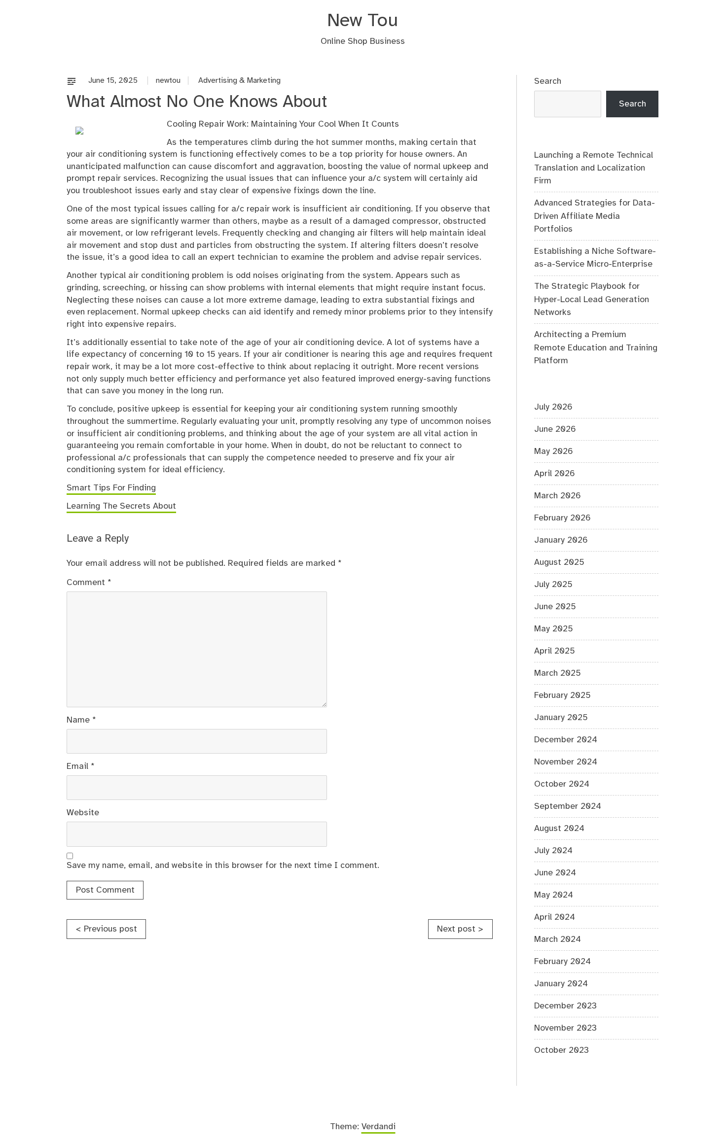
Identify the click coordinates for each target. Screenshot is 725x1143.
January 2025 (561, 717)
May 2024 (553, 895)
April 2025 (554, 651)
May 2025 (553, 628)
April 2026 (554, 473)
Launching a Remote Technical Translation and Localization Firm (593, 168)
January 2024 (561, 983)
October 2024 (561, 784)
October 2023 (561, 1050)
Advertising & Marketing (239, 80)
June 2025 (555, 606)
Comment (89, 582)
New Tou (362, 21)
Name (81, 720)
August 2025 (559, 562)
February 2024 (562, 961)
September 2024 (567, 806)
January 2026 (561, 540)
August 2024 (559, 828)
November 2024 (565, 762)
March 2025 (557, 673)
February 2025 (562, 695)
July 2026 (553, 407)
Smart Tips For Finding (111, 488)
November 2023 (565, 1028)
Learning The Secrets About (121, 506)
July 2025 (553, 584)
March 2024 (557, 939)
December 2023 (565, 1006)
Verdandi (379, 1126)
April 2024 (554, 917)
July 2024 (553, 850)
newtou (168, 80)
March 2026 (557, 495)
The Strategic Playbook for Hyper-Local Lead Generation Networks (591, 299)
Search (547, 81)
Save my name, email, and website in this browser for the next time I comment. (223, 865)
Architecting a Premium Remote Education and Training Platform (595, 347)
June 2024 (555, 872)
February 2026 (562, 518)
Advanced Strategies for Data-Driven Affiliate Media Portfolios (594, 216)
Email (81, 766)
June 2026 (555, 429)
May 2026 (553, 451)
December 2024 (565, 739)
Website (83, 812)
